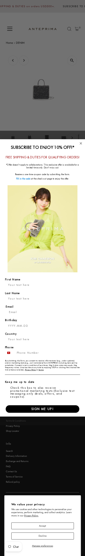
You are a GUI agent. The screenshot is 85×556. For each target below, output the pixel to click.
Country (11, 333)
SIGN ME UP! (42, 409)
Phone (9, 347)
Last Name (12, 293)
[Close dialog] (81, 143)
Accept (42, 526)
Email (10, 306)
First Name (13, 279)
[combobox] (10, 353)
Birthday (11, 320)
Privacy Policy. (31, 515)
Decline (43, 536)
